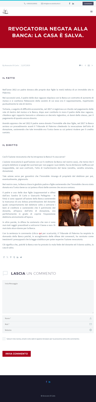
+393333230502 (31, 3)
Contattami (88, 3)
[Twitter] (7, 257)
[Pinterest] (11, 257)
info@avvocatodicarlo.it (52, 3)
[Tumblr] (14, 257)
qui (40, 233)
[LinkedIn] (73, 3)
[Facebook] (69, 3)
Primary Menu (91, 11)
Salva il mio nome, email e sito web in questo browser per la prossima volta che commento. (43, 339)
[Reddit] (21, 257)
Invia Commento (16, 353)
